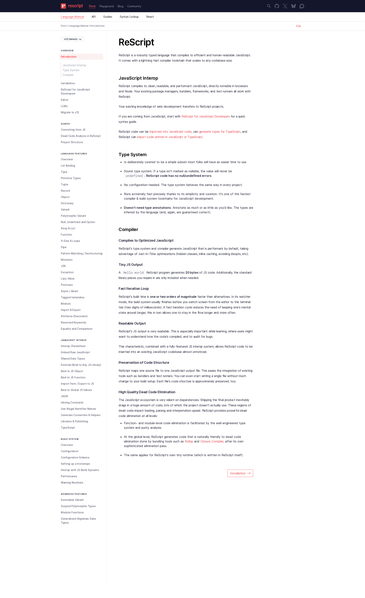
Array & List (68, 228)
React (150, 16)
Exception (67, 272)
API (94, 16)
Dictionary (67, 203)
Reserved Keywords (73, 322)
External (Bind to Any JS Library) (81, 364)
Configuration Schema (75, 457)
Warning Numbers (72, 482)
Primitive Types (71, 178)
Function (66, 234)
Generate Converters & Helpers (81, 415)
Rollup (189, 441)
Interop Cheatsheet (73, 346)
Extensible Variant (72, 499)
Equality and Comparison (76, 328)
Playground (106, 6)
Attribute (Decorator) (74, 316)
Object (65, 197)
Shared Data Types (73, 358)
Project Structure (72, 142)
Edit (298, 26)
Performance (69, 476)
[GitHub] (277, 6)
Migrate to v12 (70, 112)
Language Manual (72, 16)
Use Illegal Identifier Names (78, 408)
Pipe (64, 247)
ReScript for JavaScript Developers (75, 91)
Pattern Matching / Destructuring (81, 253)
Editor (64, 99)
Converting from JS (73, 129)
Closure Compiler (211, 441)
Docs (92, 6)
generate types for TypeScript (219, 131)
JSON (64, 396)
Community (134, 6)
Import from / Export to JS (77, 383)
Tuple (64, 184)
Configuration (69, 451)
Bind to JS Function (73, 377)
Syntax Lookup (129, 16)
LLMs (64, 106)
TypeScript (68, 427)
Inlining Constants (72, 402)
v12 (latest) (71, 39)
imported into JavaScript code (170, 131)
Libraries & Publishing (74, 421)
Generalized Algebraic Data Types (78, 520)
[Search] (269, 6)
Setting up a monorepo (75, 463)
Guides (107, 16)
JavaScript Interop (74, 65)
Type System (71, 70)
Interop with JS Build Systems (80, 470)
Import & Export (71, 309)
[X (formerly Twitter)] (285, 6)
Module (66, 303)
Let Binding (68, 165)
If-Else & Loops (70, 240)
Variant (65, 209)
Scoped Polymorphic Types (78, 506)
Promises (67, 284)
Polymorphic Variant (73, 215)
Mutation (66, 259)
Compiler (68, 74)
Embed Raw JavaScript (75, 352)
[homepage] (73, 6)
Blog (120, 6)
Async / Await (69, 291)
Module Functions (72, 512)
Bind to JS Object (72, 371)
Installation (68, 83)
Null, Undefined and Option (78, 222)
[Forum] (302, 6)
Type (64, 171)
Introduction (68, 56)
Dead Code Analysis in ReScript (81, 135)
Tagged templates (73, 297)
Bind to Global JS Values (76, 390)
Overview (67, 159)
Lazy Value (68, 278)
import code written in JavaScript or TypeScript (169, 137)
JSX (63, 266)
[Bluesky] (293, 6)
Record (65, 190)
